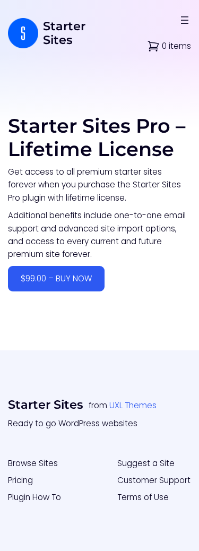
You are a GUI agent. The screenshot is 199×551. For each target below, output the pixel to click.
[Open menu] (184, 20)
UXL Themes (133, 405)
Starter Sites (64, 33)
